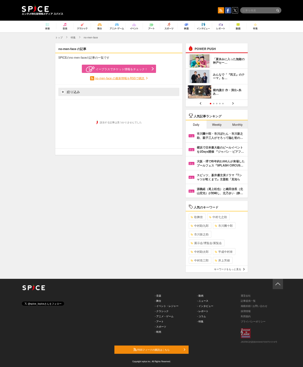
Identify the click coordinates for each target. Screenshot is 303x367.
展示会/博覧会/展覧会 (208, 243)
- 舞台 (158, 300)
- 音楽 (158, 295)
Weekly (217, 124)
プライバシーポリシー (253, 321)
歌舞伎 (198, 217)
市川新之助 (201, 234)
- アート (159, 321)
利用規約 (246, 316)
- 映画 (158, 331)
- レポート (202, 311)
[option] (217, 77)
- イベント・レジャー (167, 306)
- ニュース (202, 300)
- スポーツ (160, 326)
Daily (196, 124)
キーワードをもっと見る (227, 269)
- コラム (201, 316)
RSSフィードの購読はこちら (153, 349)
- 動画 (200, 295)
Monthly (237, 124)
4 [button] (220, 103)
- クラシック (162, 311)
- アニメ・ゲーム (164, 316)
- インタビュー (205, 306)
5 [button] (223, 103)
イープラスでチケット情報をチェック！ (122, 69)
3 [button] (216, 103)
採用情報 (246, 311)
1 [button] (210, 103)
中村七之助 (220, 217)
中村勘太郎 (201, 251)
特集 (73, 37)
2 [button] (213, 103)
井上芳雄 (224, 260)
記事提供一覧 (248, 300)
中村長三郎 (201, 260)
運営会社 (246, 295)
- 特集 (200, 321)
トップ (59, 37)
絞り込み (73, 91)
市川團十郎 (225, 225)
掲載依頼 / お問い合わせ (254, 306)
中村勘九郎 (201, 225)
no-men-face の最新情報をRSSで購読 (120, 78)
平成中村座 (225, 251)
